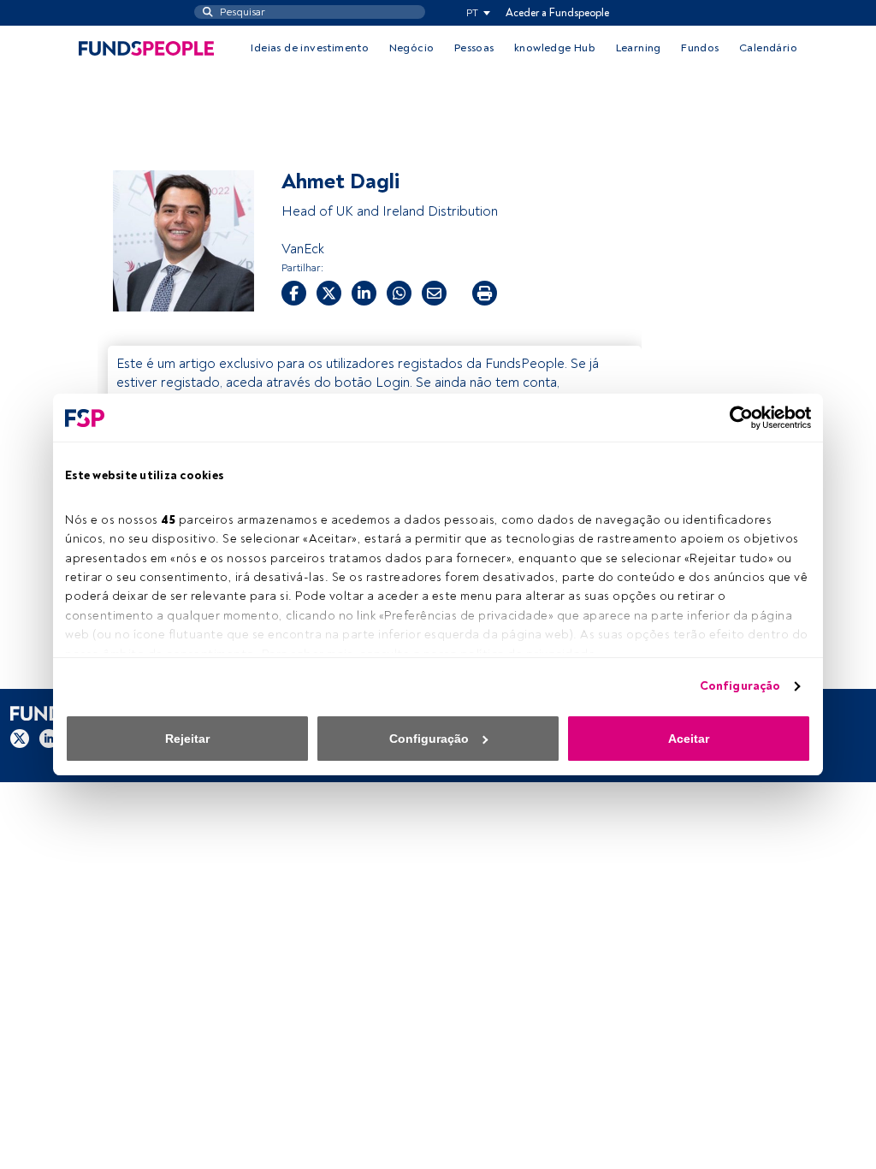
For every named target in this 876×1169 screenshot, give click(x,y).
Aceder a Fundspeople (557, 13)
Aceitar (688, 738)
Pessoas (474, 48)
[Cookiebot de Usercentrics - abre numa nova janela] (736, 418)
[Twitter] (19, 738)
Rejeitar (187, 738)
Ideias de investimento (310, 48)
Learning (638, 48)
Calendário (768, 48)
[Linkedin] (48, 738)
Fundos (700, 48)
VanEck (302, 249)
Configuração (740, 686)
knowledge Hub (554, 48)
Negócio (412, 48)
